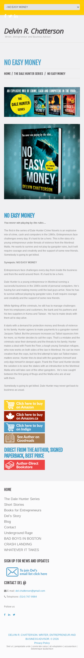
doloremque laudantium (42, 648)
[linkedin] (16, 16)
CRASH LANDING (18, 544)
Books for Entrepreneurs (22, 510)
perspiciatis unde (23, 646)
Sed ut (10, 646)
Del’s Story (12, 516)
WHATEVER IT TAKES (21, 550)
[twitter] (10, 16)
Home (7, 74)
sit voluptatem (56, 646)
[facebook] (5, 16)
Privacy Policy (42, 643)
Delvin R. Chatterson (34, 31)
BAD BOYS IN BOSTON (22, 539)
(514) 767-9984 (28, 596)
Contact (10, 527)
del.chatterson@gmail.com (30, 590)
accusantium (70, 646)
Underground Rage (18, 533)
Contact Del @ (15, 583)
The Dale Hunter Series (28, 74)
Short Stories (14, 505)
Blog (7, 522)
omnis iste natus (40, 646)
